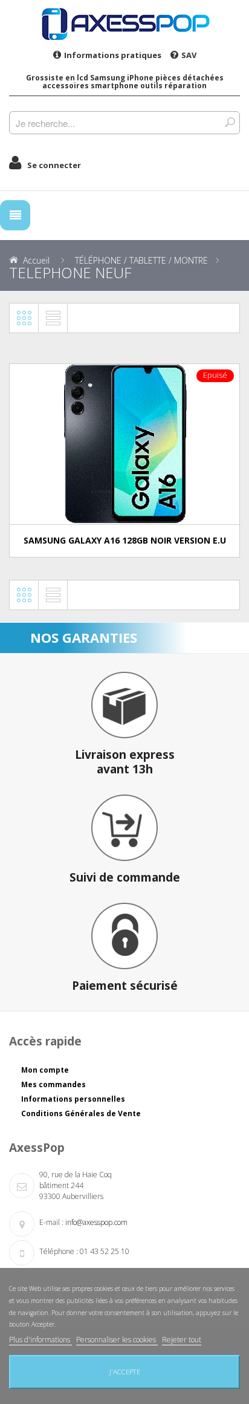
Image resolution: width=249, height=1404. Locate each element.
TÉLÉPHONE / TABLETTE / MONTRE (141, 260)
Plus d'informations (40, 1339)
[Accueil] (124, 24)
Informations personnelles (73, 1099)
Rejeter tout (181, 1339)
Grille (24, 318)
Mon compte (45, 1070)
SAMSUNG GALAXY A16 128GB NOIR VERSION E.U (125, 540)
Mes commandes (53, 1084)
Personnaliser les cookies (117, 1339)
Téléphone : (58, 1251)
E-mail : (51, 1222)
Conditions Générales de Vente (81, 1113)
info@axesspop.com (96, 1222)
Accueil (36, 260)
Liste (53, 318)
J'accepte (124, 1371)
